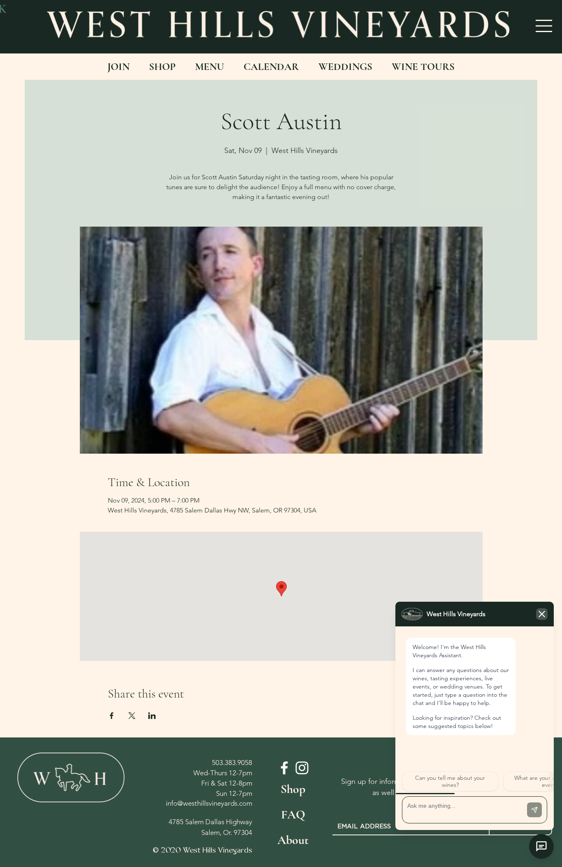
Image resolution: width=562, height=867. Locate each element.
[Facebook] (284, 768)
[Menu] (544, 26)
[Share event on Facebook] (112, 715)
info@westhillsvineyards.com (209, 803)
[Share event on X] (132, 715)
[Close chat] (541, 846)
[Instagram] (302, 768)
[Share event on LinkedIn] (152, 715)
